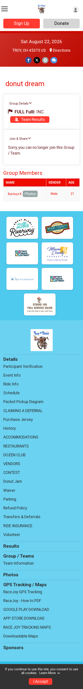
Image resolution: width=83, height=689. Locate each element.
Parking (9, 499)
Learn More (47, 673)
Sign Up (21, 23)
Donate (61, 23)
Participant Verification (22, 366)
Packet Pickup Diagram (23, 402)
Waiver (9, 490)
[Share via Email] (45, 60)
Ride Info (11, 384)
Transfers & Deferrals (22, 517)
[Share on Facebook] (28, 60)
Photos (30, 194)
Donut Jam (12, 481)
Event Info (12, 375)
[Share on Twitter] (37, 60)
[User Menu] (76, 10)
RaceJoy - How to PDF (22, 601)
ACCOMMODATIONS (20, 437)
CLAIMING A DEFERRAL (22, 411)
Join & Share (18, 139)
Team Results (32, 119)
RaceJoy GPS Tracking (22, 592)
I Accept (40, 681)
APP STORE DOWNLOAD (23, 618)
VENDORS (11, 464)
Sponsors (13, 647)
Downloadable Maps (20, 636)
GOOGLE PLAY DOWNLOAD (26, 609)
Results (11, 546)
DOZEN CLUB (14, 455)
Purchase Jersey (18, 419)
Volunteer (11, 534)
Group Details (19, 103)
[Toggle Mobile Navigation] (4, 8)
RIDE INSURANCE (17, 526)
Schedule (11, 393)
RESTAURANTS (16, 446)
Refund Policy (15, 508)
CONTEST (11, 472)
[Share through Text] (53, 60)
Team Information (18, 563)
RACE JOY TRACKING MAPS (27, 627)
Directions (62, 50)
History (9, 428)
